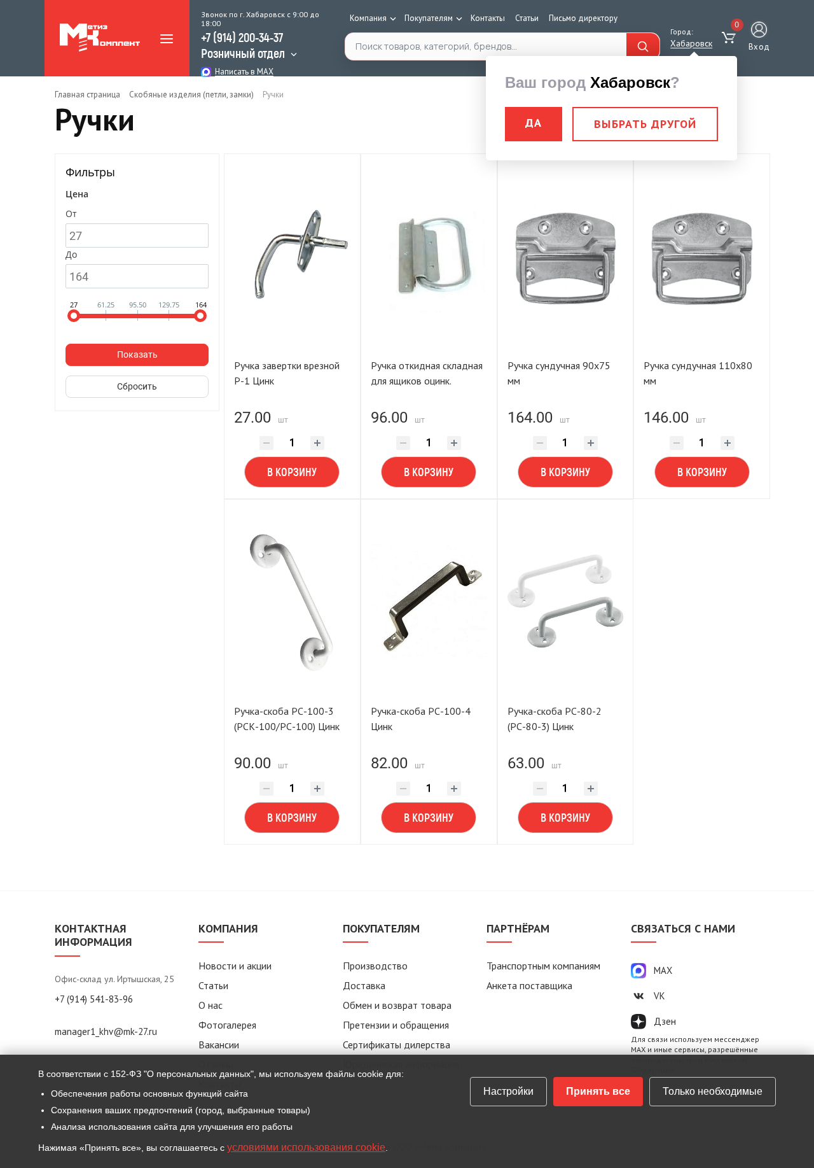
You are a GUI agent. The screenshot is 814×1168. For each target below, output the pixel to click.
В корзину (292, 472)
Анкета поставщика (529, 985)
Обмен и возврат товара (397, 1005)
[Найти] (642, 46)
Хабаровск (691, 43)
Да (533, 122)
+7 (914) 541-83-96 (94, 999)
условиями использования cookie (306, 1147)
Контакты (488, 18)
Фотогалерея (227, 1024)
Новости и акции (235, 965)
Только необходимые (712, 1091)
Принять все (598, 1091)
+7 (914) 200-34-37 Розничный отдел (243, 44)
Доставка (364, 985)
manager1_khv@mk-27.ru (106, 1031)
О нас (210, 1005)
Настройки (508, 1091)
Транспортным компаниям (543, 965)
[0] (730, 38)
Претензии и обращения (396, 1024)
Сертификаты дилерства (396, 1044)
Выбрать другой (645, 123)
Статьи (527, 18)
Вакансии (218, 1044)
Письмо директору (583, 18)
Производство (375, 965)
